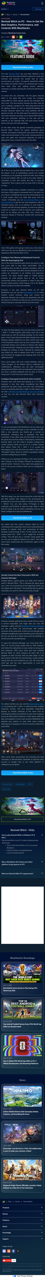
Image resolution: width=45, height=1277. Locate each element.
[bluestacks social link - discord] (4, 1251)
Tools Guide (6, 789)
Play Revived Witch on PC (22, 518)
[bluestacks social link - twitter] (18, 1251)
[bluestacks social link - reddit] (8, 1251)
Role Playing (20, 784)
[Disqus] (22, 915)
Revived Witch (25, 14)
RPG (29, 784)
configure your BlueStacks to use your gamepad (26, 392)
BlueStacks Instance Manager (32, 626)
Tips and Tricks (7, 784)
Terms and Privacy (8, 1270)
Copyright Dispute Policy (21, 1270)
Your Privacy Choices (25, 1276)
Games (15, 14)
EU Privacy (32, 1270)
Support (5, 1239)
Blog (8, 14)
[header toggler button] (42, 3)
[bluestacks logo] (8, 3)
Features (6, 1220)
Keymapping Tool (30, 292)
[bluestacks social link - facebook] (13, 1251)
